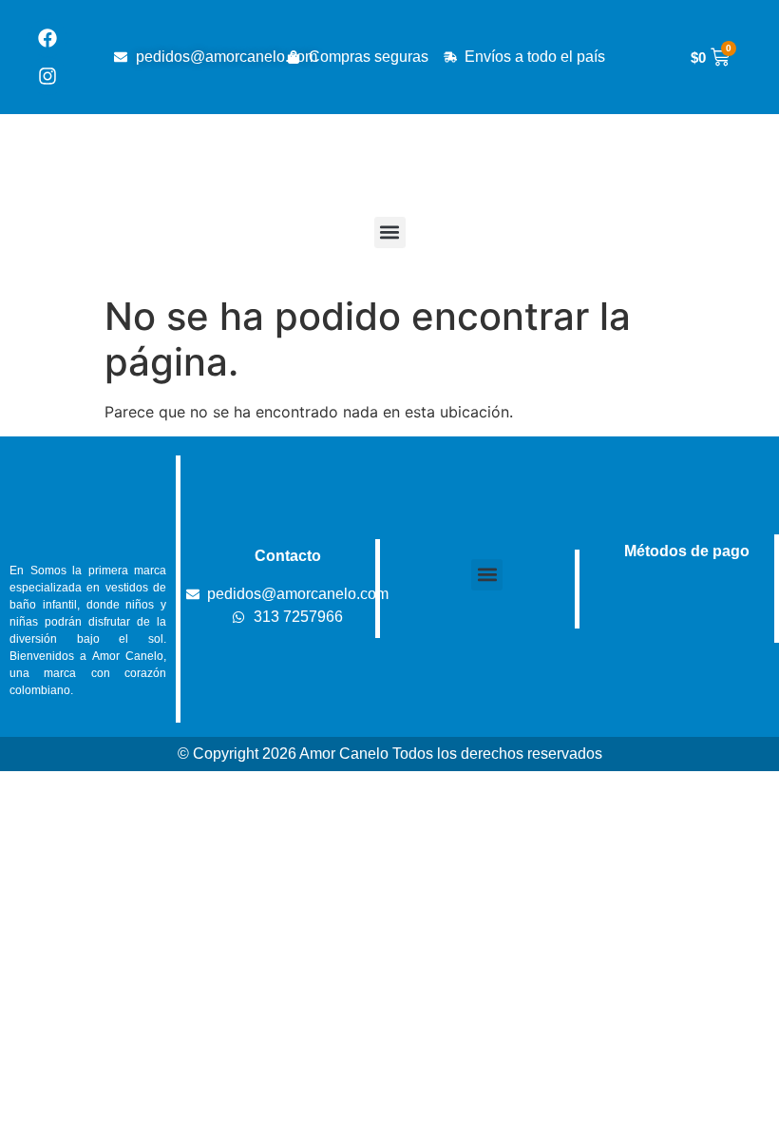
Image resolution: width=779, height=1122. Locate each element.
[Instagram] (47, 76)
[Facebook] (47, 38)
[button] (390, 232)
